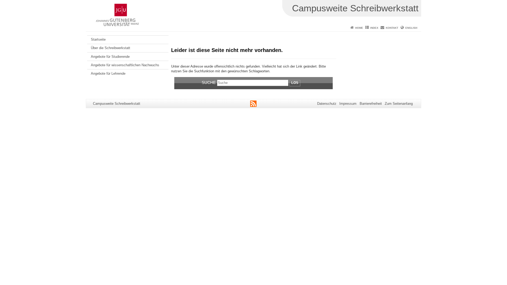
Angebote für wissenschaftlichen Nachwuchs (125, 65)
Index (374, 27)
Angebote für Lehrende (108, 73)
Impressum (347, 104)
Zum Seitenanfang (399, 104)
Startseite (98, 39)
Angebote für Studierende (110, 57)
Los (294, 83)
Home (359, 27)
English (411, 27)
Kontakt (392, 27)
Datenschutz (326, 104)
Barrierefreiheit (371, 104)
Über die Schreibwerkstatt (110, 48)
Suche (209, 82)
